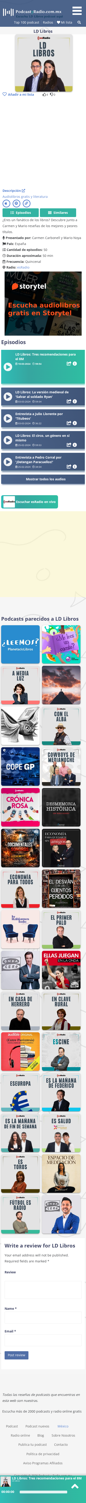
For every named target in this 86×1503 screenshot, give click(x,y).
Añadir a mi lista (21, 94)
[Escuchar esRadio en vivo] (29, 507)
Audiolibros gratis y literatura (25, 196)
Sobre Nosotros (63, 1435)
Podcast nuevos (37, 1426)
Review (10, 1272)
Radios (48, 22)
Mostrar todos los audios (46, 479)
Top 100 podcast (26, 22)
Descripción (12, 190)
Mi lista (66, 22)
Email (10, 1331)
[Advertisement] (43, 143)
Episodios (23, 212)
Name (11, 1308)
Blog (40, 1435)
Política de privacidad (42, 1454)
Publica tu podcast (32, 1444)
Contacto (61, 1444)
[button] (78, 8)
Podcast (12, 1426)
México (63, 1426)
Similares (60, 212)
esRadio (23, 267)
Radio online (20, 1435)
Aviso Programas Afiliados (43, 1463)
